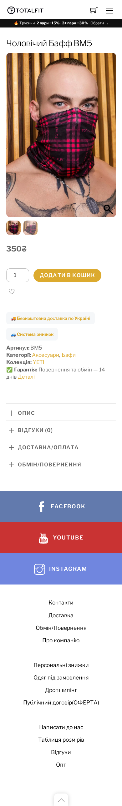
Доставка (61, 615)
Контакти (61, 602)
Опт (61, 764)
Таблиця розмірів (61, 739)
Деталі (26, 377)
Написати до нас (61, 727)
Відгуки (61, 752)
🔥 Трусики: (61, 23)
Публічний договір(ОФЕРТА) (61, 702)
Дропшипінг (61, 690)
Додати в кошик (67, 275)
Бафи (69, 355)
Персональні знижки (61, 665)
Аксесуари (45, 355)
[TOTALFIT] (25, 9)
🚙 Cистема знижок (32, 334)
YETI (38, 362)
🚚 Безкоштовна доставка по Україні (50, 318)
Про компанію (61, 640)
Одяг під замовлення (61, 677)
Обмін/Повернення (61, 627)
